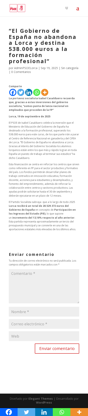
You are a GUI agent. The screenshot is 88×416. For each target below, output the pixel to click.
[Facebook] (12, 92)
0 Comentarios (21, 72)
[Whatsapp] (36, 92)
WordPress (44, 402)
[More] (44, 92)
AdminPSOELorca (25, 68)
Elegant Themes (40, 399)
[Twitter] (20, 92)
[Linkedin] (28, 92)
